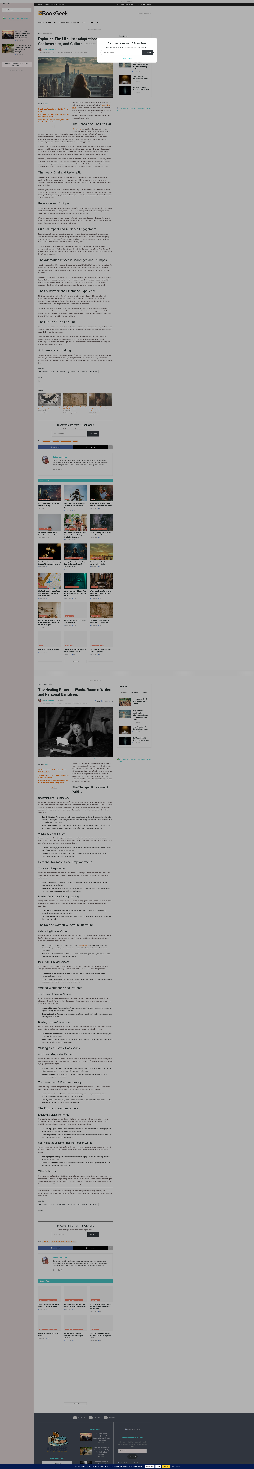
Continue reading (127, 58)
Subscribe (147, 52)
